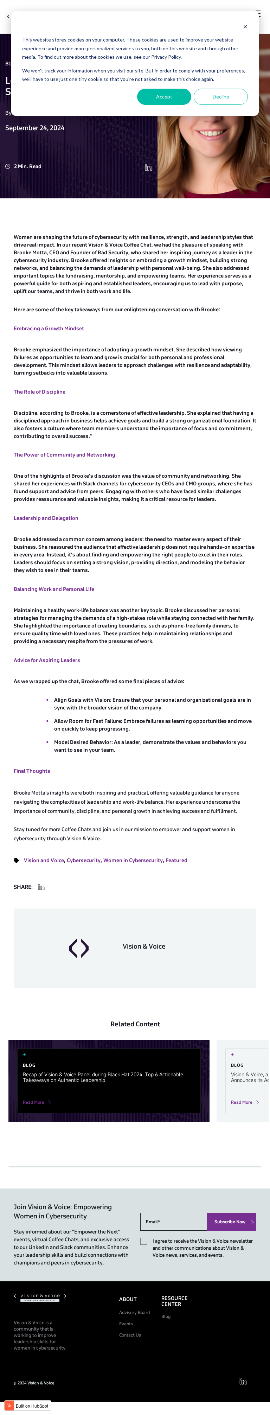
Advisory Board (134, 1312)
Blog (166, 1316)
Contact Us (130, 1335)
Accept (164, 97)
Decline (221, 97)
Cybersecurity (84, 860)
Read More (33, 1102)
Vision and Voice (44, 860)
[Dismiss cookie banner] (245, 26)
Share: (23, 887)
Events (126, 1324)
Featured (176, 860)
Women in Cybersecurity (133, 860)
